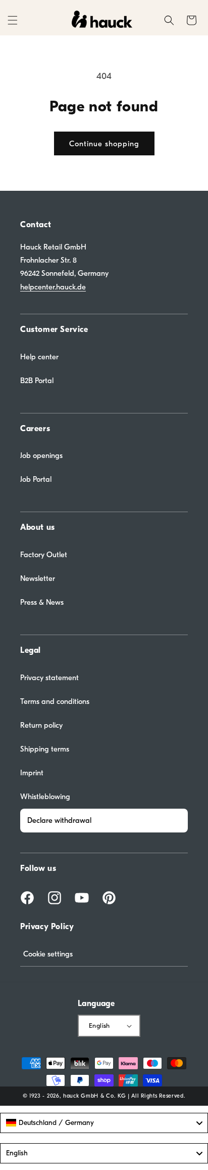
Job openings (41, 455)
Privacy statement (49, 677)
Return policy (41, 725)
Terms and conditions (54, 701)
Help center (39, 356)
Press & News (42, 602)
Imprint (31, 772)
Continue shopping (104, 143)
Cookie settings (48, 953)
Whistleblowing (45, 796)
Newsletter (37, 578)
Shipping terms (44, 749)
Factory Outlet (43, 554)
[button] (13, 20)
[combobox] (104, 1123)
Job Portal (35, 479)
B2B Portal (37, 380)
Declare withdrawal (59, 820)
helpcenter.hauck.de (53, 286)
